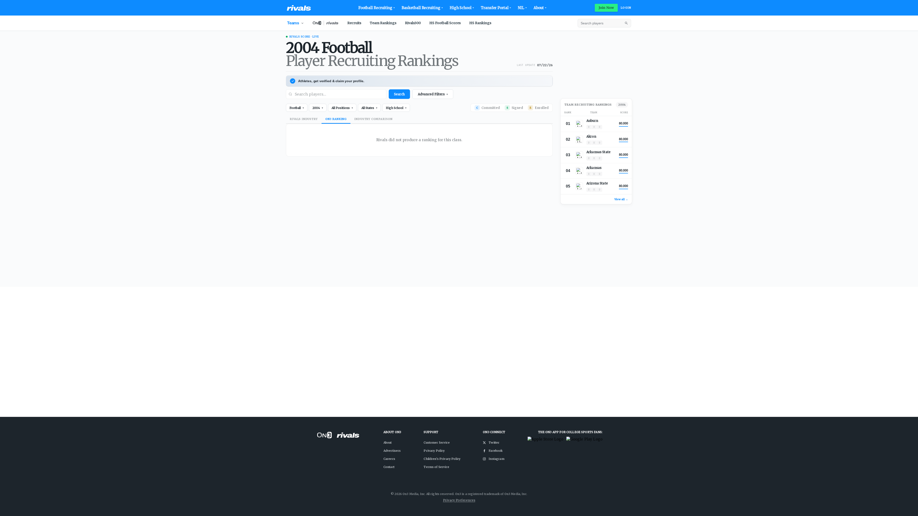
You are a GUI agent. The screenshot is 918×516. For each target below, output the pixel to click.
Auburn (592, 121)
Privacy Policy (434, 450)
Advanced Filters (433, 94)
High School (460, 7)
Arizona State (597, 183)
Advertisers (392, 450)
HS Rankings (480, 23)
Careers (389, 459)
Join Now (606, 7)
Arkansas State (598, 152)
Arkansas (593, 168)
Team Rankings (383, 23)
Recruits (354, 23)
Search (399, 94)
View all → (621, 199)
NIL (521, 7)
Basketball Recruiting (421, 7)
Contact (388, 467)
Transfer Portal (494, 7)
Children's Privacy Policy (442, 459)
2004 (622, 104)
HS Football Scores (445, 23)
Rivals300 (413, 23)
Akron (591, 136)
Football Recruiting (375, 7)
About (539, 7)
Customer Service (436, 442)
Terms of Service (436, 467)
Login (626, 7)
